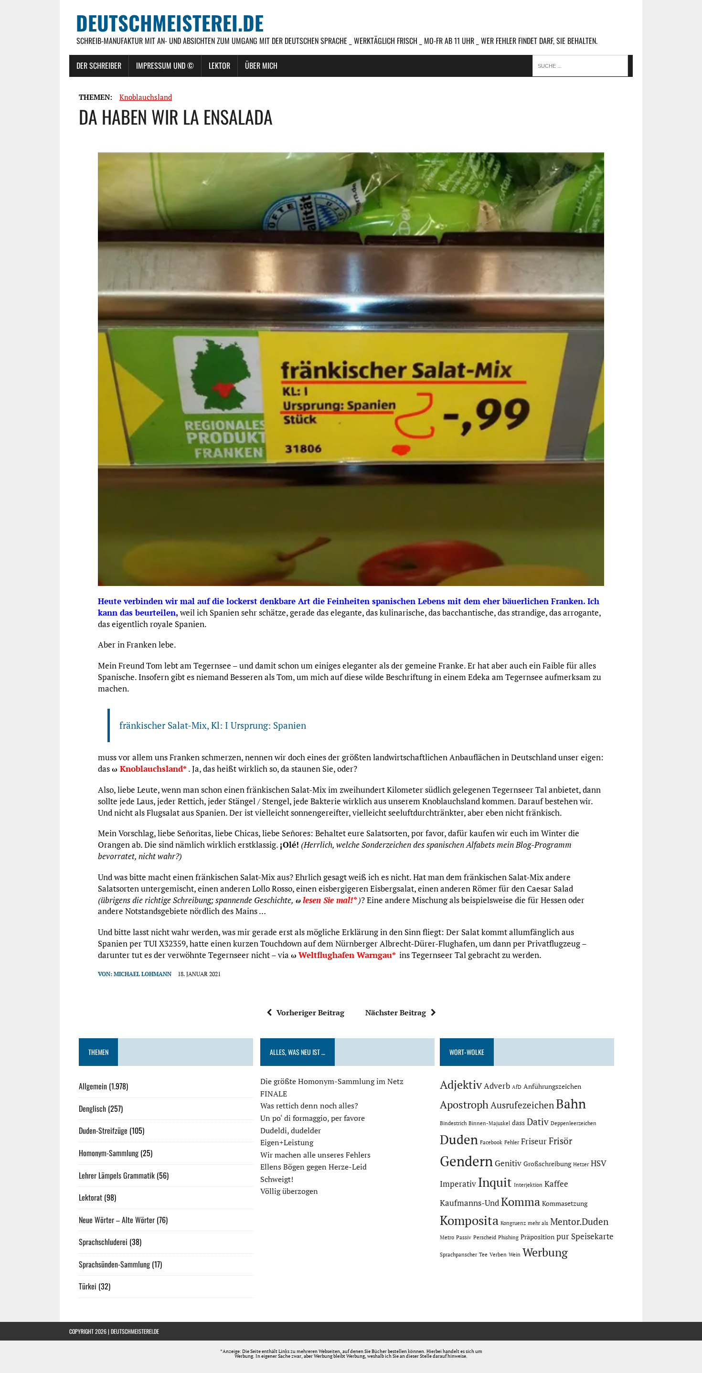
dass (518, 1122)
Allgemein (93, 1086)
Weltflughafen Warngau (345, 954)
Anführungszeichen (552, 1086)
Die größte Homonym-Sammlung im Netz (332, 1081)
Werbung (545, 1252)
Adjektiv (461, 1084)
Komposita (469, 1220)
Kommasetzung (564, 1203)
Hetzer (581, 1164)
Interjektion (528, 1184)
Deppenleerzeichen (573, 1123)
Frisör (560, 1141)
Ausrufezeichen (522, 1105)
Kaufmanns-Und (469, 1203)
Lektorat (90, 1197)
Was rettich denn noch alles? (309, 1105)
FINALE (273, 1093)
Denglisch (92, 1108)
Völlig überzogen (289, 1191)
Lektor (219, 65)
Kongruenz (513, 1223)
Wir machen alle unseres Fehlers (315, 1154)
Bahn (571, 1103)
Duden (459, 1139)
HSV (598, 1163)
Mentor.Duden (579, 1221)
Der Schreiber (98, 65)
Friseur (534, 1141)
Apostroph (464, 1104)
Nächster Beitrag (395, 1012)
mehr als (538, 1223)
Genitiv (508, 1163)
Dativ (538, 1122)
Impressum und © (165, 65)
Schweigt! (276, 1179)
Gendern (466, 1161)
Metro (447, 1237)
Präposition (537, 1236)
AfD (516, 1087)
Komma (520, 1201)
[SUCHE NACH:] (582, 65)
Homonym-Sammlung (108, 1153)
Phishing (508, 1237)
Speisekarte (592, 1236)
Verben (498, 1254)
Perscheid (484, 1237)
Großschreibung (547, 1163)
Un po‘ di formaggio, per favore (312, 1118)
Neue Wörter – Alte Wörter (117, 1219)
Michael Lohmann (142, 974)
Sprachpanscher (458, 1254)
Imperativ (458, 1184)
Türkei (87, 1286)
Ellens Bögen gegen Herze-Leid (313, 1166)
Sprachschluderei (103, 1241)
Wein (515, 1254)
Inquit (495, 1182)
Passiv (463, 1237)
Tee (483, 1254)
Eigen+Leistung (286, 1142)
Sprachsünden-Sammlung (114, 1264)
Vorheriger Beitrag (310, 1012)
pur (562, 1236)
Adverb (497, 1086)
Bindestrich (453, 1123)
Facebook (491, 1142)
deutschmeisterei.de (135, 1331)
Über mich (261, 65)
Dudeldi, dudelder (290, 1130)
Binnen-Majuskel (489, 1123)
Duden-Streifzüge (103, 1130)
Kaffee (556, 1184)
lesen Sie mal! (328, 899)
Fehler (511, 1142)
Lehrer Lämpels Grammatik (117, 1175)
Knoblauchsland (145, 97)
